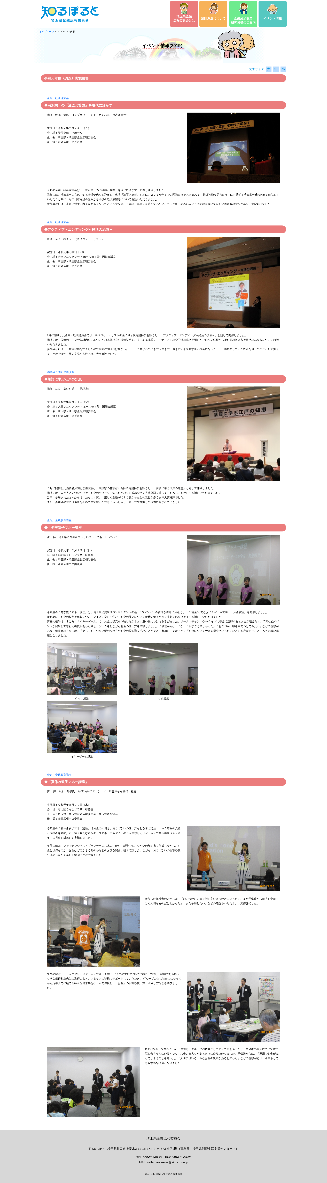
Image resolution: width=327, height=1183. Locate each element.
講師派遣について (213, 18)
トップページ (47, 31)
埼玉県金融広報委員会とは (184, 18)
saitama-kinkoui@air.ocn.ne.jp (167, 1162)
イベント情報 (272, 18)
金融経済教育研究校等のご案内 (243, 20)
